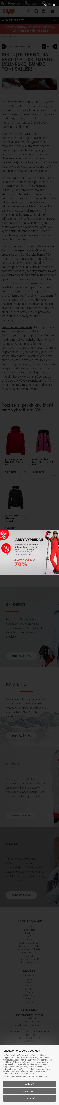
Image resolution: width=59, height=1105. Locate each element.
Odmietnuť (29, 1098)
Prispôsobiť (29, 1091)
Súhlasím (29, 1084)
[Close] (54, 5)
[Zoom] (46, 5)
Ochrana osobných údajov (14, 1077)
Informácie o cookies (38, 1077)
